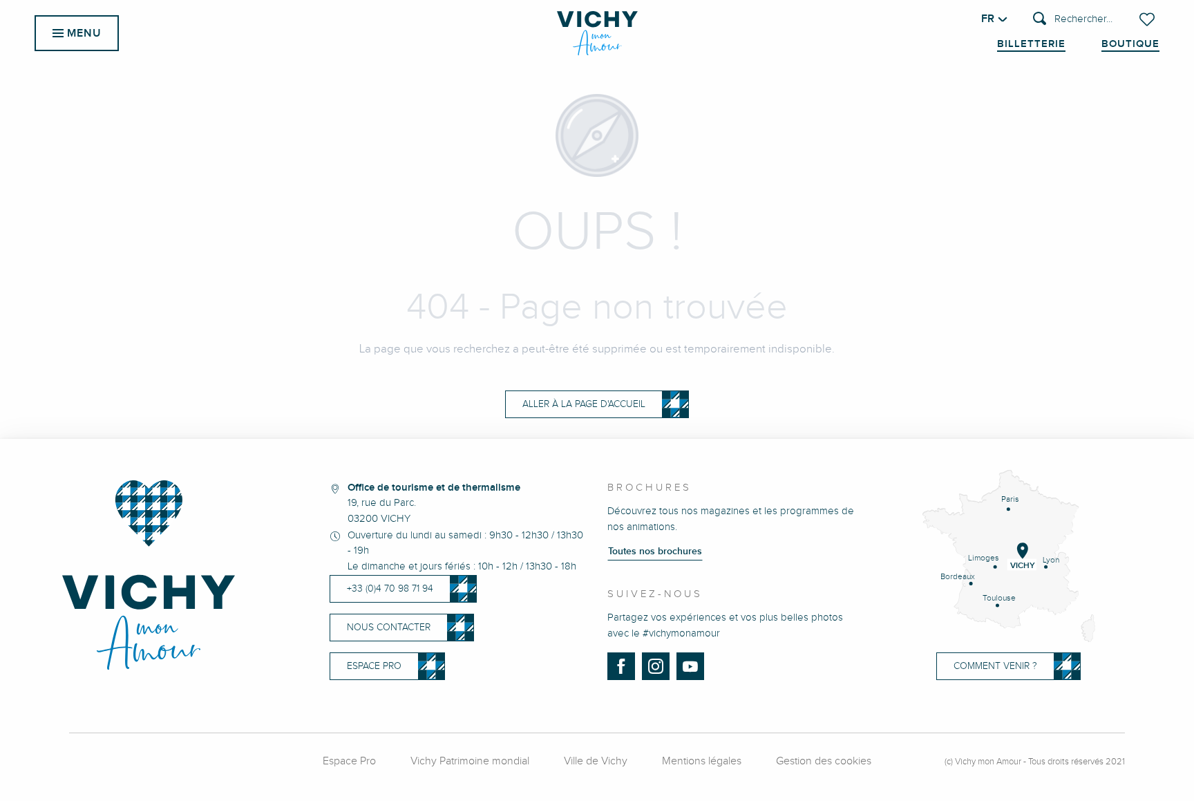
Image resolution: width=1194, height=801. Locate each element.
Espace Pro (349, 761)
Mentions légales (701, 761)
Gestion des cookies (823, 761)
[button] (1072, 19)
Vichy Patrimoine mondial (469, 761)
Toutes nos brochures (655, 551)
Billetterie (1031, 44)
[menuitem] (597, 33)
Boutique (1130, 44)
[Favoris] (1148, 19)
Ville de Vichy (595, 761)
